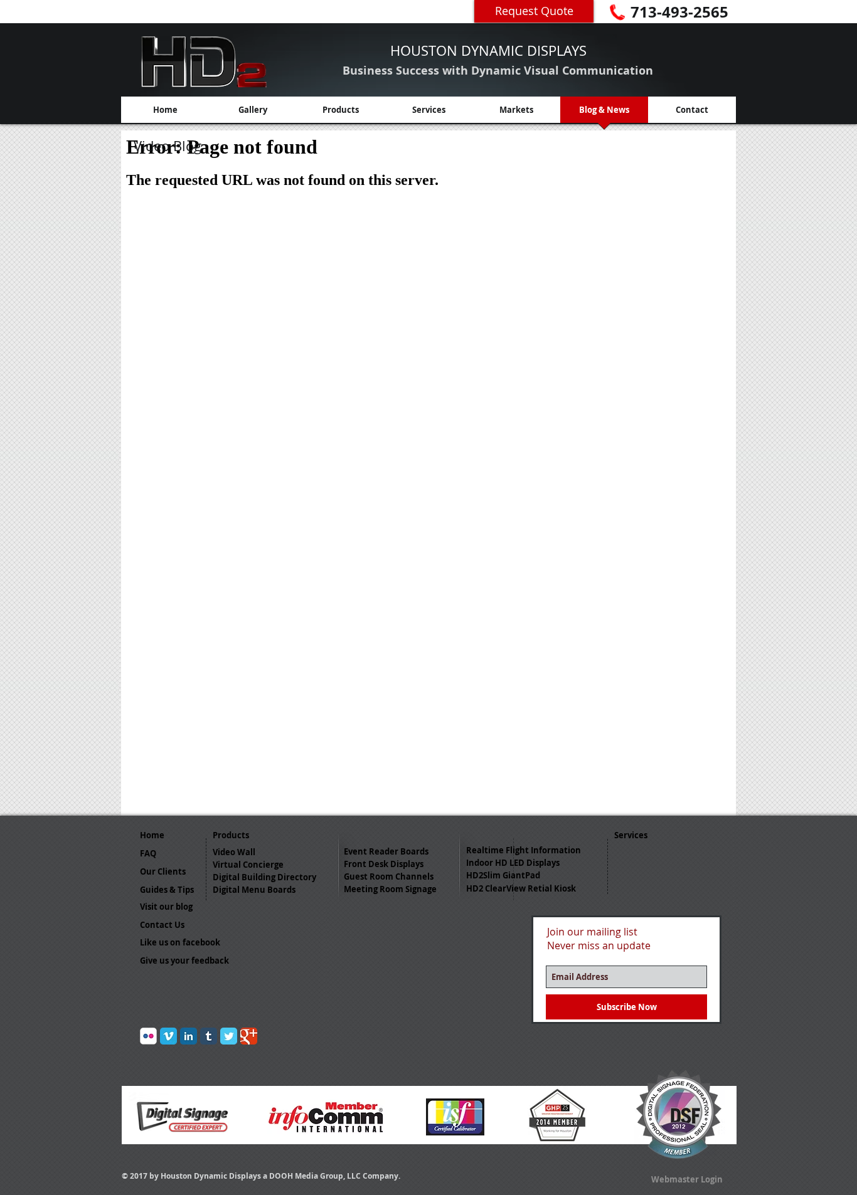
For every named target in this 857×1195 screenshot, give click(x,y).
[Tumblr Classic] (208, 1036)
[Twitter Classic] (228, 1036)
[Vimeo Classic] (168, 1036)
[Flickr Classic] (148, 1036)
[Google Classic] (248, 1036)
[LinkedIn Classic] (188, 1036)
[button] (189, 942)
